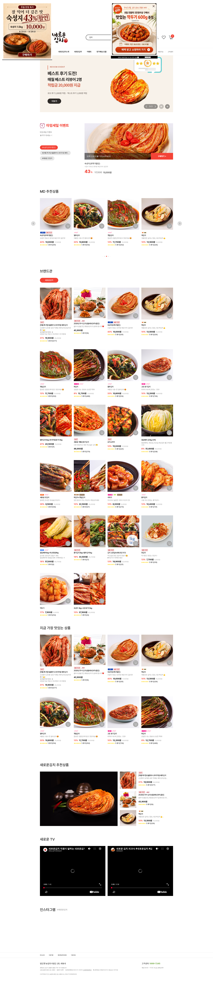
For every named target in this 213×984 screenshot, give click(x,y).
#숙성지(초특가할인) (49, 147)
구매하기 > (162, 156)
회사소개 (42, 955)
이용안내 (73, 955)
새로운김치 (78, 52)
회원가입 (160, 52)
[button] (146, 106)
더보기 (51, 813)
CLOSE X (147, 57)
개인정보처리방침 (62, 955)
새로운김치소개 (63, 52)
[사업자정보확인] (87, 970)
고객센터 (170, 52)
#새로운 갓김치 (47, 158)
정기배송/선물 (101, 52)
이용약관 (51, 955)
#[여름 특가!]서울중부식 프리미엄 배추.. (55, 153)
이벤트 (89, 52)
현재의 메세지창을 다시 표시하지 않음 (127, 57)
